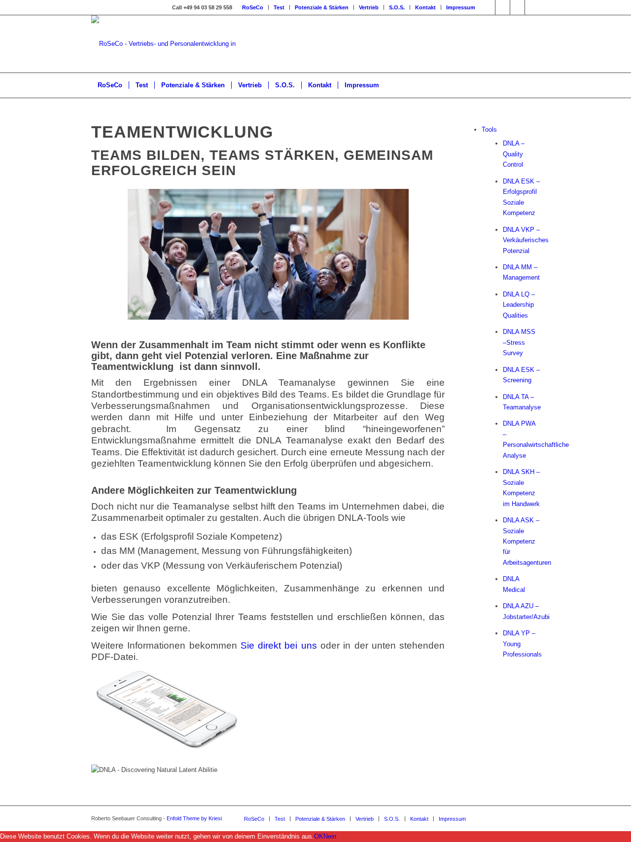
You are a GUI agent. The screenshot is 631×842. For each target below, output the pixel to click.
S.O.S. (397, 7)
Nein (329, 836)
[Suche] (533, 85)
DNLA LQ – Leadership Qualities (519, 305)
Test (279, 7)
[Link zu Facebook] (517, 7)
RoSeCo (252, 7)
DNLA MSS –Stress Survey (519, 342)
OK (318, 836)
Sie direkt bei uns (279, 645)
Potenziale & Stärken (322, 7)
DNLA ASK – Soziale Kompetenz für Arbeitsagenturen (527, 541)
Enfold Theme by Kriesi (194, 818)
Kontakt (425, 7)
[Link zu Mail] (532, 7)
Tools (489, 129)
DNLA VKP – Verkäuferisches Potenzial (526, 240)
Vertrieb (369, 7)
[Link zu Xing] (502, 7)
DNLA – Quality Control (514, 154)
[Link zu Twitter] (488, 7)
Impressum (460, 7)
